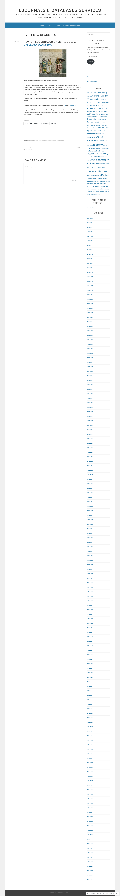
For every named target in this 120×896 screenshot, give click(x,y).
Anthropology (98, 105)
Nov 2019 (90, 564)
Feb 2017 (90, 704)
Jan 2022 (90, 456)
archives (93, 111)
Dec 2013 (90, 870)
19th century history (92, 93)
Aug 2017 (90, 677)
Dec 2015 (90, 762)
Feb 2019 (90, 600)
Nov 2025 (90, 254)
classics (59, 140)
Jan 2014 (90, 866)
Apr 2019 (90, 591)
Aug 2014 (90, 834)
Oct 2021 (90, 465)
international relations (95, 148)
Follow (91, 61)
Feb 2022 (90, 452)
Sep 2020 (90, 519)
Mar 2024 (90, 339)
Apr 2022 (90, 443)
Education (100, 133)
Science (95, 181)
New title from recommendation (37, 138)
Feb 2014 (90, 861)
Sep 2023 (90, 366)
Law (93, 151)
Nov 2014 (90, 821)
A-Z (64, 105)
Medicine (97, 157)
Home (42, 25)
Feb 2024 (90, 344)
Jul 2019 (89, 578)
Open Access (95, 167)
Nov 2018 (90, 609)
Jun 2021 (90, 479)
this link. (73, 105)
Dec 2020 (90, 506)
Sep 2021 (90, 470)
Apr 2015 (90, 798)
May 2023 (90, 384)
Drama (106, 130)
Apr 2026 (90, 232)
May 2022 (90, 438)
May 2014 (90, 848)
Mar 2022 (90, 447)
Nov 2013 (90, 875)
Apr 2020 (90, 542)
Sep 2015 (90, 776)
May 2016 (90, 740)
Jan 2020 (90, 555)
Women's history (95, 194)
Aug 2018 (90, 623)
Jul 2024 (89, 321)
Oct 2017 (90, 668)
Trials (88, 194)
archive (89, 111)
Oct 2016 (90, 717)
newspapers (100, 164)
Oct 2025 (90, 259)
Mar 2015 (90, 803)
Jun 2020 (90, 533)
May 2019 (90, 587)
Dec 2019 (90, 560)
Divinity (102, 130)
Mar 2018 (90, 645)
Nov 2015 (90, 767)
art (96, 111)
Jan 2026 (90, 245)
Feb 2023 (90, 398)
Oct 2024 (90, 308)
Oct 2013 (90, 879)
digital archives (93, 131)
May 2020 (90, 537)
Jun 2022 (90, 434)
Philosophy (102, 171)
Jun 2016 (90, 735)
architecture (102, 108)
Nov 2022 (90, 411)
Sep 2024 (90, 312)
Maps (107, 154)
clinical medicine (92, 128)
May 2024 (90, 330)
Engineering (91, 137)
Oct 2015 (90, 771)
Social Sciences (93, 186)
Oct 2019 (90, 569)
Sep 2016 (90, 722)
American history (94, 102)
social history (102, 183)
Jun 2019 (90, 582)
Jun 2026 (90, 227)
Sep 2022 (90, 421)
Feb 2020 (90, 551)
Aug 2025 (90, 263)
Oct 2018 (90, 614)
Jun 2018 (90, 632)
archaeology (92, 108)
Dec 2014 (90, 816)
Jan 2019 (90, 605)
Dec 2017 (90, 659)
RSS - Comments (92, 81)
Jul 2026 (89, 223)
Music (94, 160)
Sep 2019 (90, 573)
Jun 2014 (90, 843)
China (96, 122)
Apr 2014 (90, 852)
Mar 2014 (90, 857)
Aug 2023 (90, 371)
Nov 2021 (90, 461)
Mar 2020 (90, 546)
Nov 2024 (90, 303)
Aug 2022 (90, 425)
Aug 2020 (90, 524)
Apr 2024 (90, 335)
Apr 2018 (90, 641)
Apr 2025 (90, 281)
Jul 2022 (89, 430)
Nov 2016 (90, 713)
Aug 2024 (90, 317)
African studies (93, 99)
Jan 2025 (90, 294)
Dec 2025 (90, 250)
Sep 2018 (90, 618)
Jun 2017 (90, 686)
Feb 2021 (90, 497)
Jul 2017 (89, 681)
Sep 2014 (90, 830)
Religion (97, 178)
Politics (105, 175)
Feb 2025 (90, 290)
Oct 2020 (90, 515)
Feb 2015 (90, 807)
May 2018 (90, 636)
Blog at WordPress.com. (60, 893)
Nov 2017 (90, 663)
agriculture (103, 99)
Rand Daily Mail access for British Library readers (33, 148)
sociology (104, 186)
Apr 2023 (90, 389)
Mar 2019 (90, 596)
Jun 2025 (90, 272)
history (63, 140)
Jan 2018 (90, 654)
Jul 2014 (89, 839)
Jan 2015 (90, 812)
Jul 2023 (89, 375)
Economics (91, 134)
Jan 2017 (90, 708)
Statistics (100, 189)
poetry (88, 175)
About (50, 25)
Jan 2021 (90, 501)
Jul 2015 (89, 785)
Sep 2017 (90, 672)
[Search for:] (98, 34)
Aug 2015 (90, 780)
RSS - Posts (90, 77)
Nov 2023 (90, 357)
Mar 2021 (90, 492)
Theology (95, 191)
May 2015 (90, 794)
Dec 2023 (90, 353)
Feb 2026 (90, 241)
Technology (106, 189)
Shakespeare (102, 181)
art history (101, 111)
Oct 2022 (90, 416)
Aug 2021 (90, 474)
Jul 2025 (89, 268)
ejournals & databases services (60, 10)
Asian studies (90, 116)
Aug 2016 (90, 726)
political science (95, 175)
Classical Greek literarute (35, 140)
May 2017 (90, 690)
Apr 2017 (90, 695)
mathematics (90, 156)
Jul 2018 (89, 627)
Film (98, 141)
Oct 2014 (90, 825)
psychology (90, 178)
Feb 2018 (90, 650)
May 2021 (90, 483)
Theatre (89, 191)
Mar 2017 (90, 699)
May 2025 (90, 277)
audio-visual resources (100, 116)
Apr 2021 (90, 488)
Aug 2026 (90, 218)
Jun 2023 (90, 380)
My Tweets (90, 207)
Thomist (78, 147)
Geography (90, 145)
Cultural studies (103, 128)
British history (92, 119)
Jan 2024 (90, 348)
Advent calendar (100, 96)
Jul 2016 (89, 731)
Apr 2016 (90, 744)
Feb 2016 (90, 753)
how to (105, 145)
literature (101, 154)
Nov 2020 (90, 510)
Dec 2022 (90, 407)
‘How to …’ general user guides (68, 25)
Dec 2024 (90, 299)
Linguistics (92, 154)
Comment (73, 180)
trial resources (104, 191)
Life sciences (99, 151)
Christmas (96, 125)
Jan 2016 (90, 758)
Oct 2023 (90, 362)
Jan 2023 (90, 402)
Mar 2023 (90, 393)
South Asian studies (92, 189)
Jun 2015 (90, 789)
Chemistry (90, 122)
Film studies (103, 141)
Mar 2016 (90, 749)
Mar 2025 (90, 286)
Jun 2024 (90, 326)
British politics (102, 119)
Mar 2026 (90, 236)
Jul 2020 (89, 528)
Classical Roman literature (49, 140)
